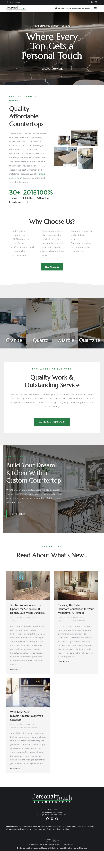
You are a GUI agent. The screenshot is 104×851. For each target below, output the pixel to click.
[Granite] (13, 323)
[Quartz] (39, 323)
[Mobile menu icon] (95, 8)
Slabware (83, 848)
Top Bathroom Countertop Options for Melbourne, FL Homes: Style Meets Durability (27, 609)
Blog (12, 617)
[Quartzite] (91, 323)
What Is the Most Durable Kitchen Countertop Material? (26, 715)
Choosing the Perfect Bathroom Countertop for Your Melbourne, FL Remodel (76, 609)
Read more (15, 669)
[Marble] (65, 323)
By (26, 617)
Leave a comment (77, 621)
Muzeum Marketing (49, 848)
